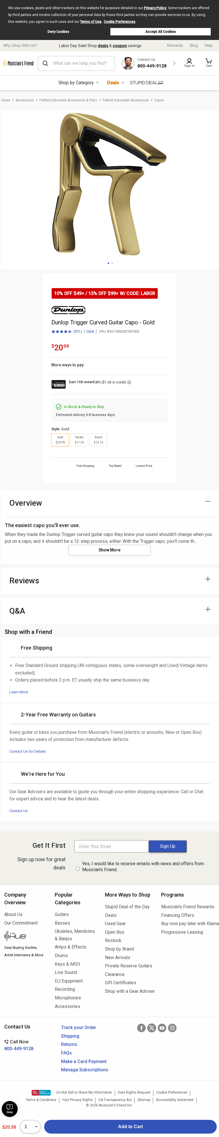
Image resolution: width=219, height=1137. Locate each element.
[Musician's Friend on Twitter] (152, 1028)
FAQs (66, 1053)
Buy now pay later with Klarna (188, 923)
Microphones (68, 998)
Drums (61, 955)
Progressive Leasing (182, 932)
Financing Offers (177, 915)
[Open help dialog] (10, 1109)
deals (103, 45)
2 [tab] (112, 263)
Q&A (90, 331)
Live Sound (66, 972)
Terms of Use (91, 22)
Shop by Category (76, 82)
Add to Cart (130, 1126)
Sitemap (143, 1100)
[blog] (25, 937)
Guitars (62, 914)
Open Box (114, 932)
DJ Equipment (69, 981)
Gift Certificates (120, 982)
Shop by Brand (119, 949)
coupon (120, 45)
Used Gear (115, 923)
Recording (65, 989)
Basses (62, 923)
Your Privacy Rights (77, 1100)
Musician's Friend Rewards (187, 906)
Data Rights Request (134, 1092)
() (66, 331)
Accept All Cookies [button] (160, 32)
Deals (113, 82)
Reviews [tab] (24, 580)
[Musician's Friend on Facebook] (141, 1028)
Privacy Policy (155, 8)
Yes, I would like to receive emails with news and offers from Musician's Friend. (143, 866)
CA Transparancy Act (115, 1100)
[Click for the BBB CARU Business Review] (41, 1093)
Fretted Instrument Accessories (126, 100)
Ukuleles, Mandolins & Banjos (75, 935)
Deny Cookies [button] (58, 32)
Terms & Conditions (41, 1100)
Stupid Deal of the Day (127, 906)
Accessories (25, 100)
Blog (194, 45)
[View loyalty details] (129, 383)
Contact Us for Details (27, 751)
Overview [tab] (25, 503)
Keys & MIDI (67, 964)
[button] (208, 63)
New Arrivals (117, 957)
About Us (13, 914)
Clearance (115, 974)
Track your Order (78, 1027)
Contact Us (18, 811)
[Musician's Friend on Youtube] (162, 1028)
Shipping (70, 1036)
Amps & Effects (70, 947)
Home (5, 100)
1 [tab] (108, 263)
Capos (159, 100)
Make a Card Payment (84, 1061)
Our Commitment (21, 923)
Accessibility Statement (175, 1100)
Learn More (18, 692)
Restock (113, 940)
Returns (69, 1044)
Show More (110, 550)
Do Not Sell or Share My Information (84, 1092)
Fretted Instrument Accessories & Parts (68, 100)
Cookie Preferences (119, 22)
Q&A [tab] (17, 611)
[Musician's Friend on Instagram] (172, 1028)
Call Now (18, 1045)
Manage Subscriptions (84, 1069)
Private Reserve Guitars (128, 966)
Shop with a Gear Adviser (129, 991)
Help (209, 45)
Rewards (175, 45)
